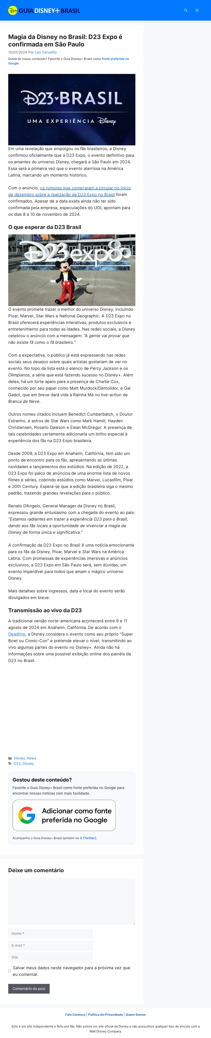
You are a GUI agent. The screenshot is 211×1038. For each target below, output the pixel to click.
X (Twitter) (88, 838)
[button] (185, 10)
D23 (17, 764)
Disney (19, 758)
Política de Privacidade (105, 1015)
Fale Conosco (75, 1015)
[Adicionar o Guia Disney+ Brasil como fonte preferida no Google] (64, 815)
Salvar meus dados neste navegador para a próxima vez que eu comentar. (71, 971)
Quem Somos (136, 1015)
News (31, 758)
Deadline (16, 634)
